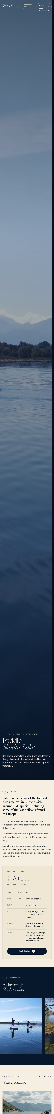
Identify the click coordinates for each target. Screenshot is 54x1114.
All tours (45, 1076)
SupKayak (7, 734)
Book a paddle (44, 6)
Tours (19, 734)
